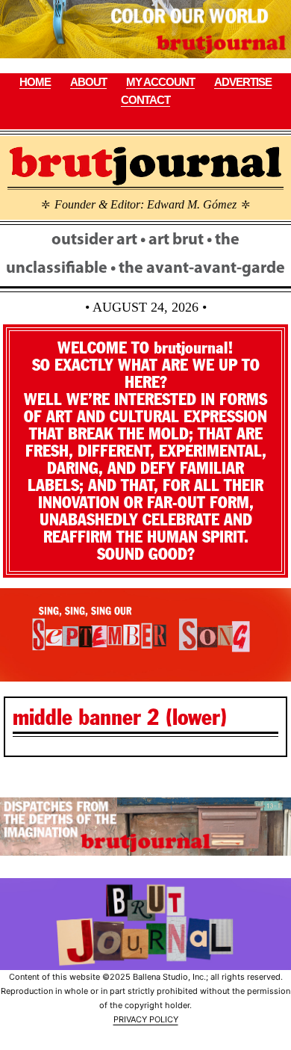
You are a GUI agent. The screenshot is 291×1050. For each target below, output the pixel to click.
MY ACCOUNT (160, 81)
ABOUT (88, 81)
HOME (35, 81)
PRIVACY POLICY (145, 1019)
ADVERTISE (243, 81)
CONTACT (145, 99)
